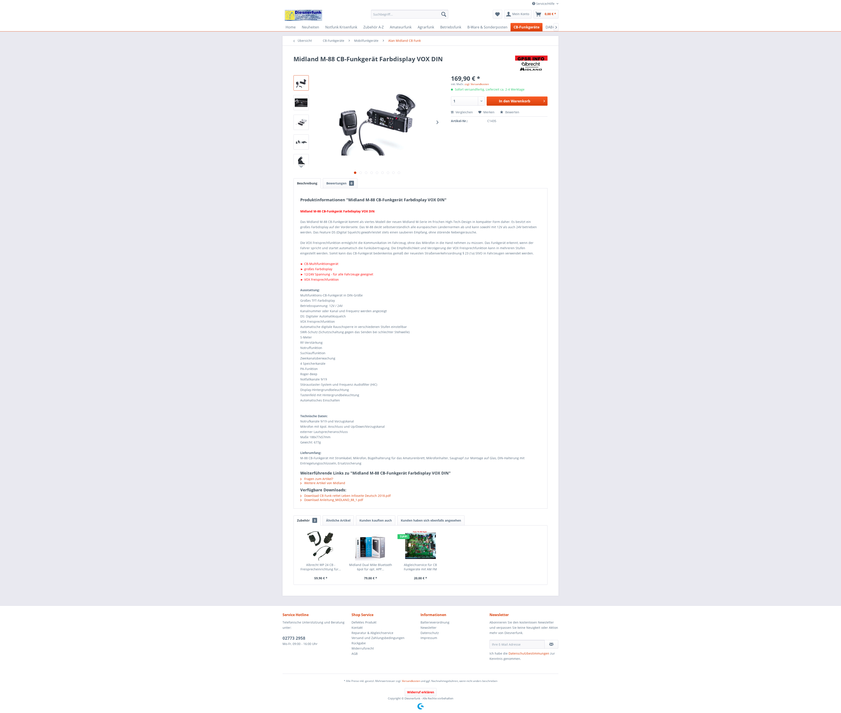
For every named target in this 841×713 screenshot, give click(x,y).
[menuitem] (409, 14)
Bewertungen (339, 183)
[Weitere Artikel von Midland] (531, 63)
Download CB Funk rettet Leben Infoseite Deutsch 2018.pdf (347, 496)
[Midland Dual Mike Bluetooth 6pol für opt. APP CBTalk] (371, 545)
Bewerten (511, 112)
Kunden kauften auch (375, 520)
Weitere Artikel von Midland (324, 483)
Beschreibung (307, 183)
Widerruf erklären (420, 692)
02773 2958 (294, 638)
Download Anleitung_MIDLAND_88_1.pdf (333, 500)
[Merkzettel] (497, 14)
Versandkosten (411, 681)
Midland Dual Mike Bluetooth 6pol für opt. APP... (370, 567)
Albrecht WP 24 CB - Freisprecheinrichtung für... (320, 567)
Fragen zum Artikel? (318, 479)
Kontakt (357, 627)
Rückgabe (359, 643)
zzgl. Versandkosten (477, 84)
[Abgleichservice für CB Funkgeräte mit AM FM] (420, 545)
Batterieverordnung (434, 622)
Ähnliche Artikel (338, 520)
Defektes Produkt (364, 622)
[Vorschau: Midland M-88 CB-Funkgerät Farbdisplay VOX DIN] (301, 83)
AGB (355, 654)
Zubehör (306, 520)
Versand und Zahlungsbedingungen (378, 638)
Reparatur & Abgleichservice (372, 633)
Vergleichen (464, 112)
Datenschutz (429, 633)
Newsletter (428, 627)
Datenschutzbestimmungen (529, 653)
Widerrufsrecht (363, 648)
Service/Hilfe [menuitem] (545, 4)
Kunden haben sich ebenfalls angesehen (431, 520)
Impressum (428, 638)
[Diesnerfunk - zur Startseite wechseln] (303, 15)
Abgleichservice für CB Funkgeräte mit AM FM (420, 567)
